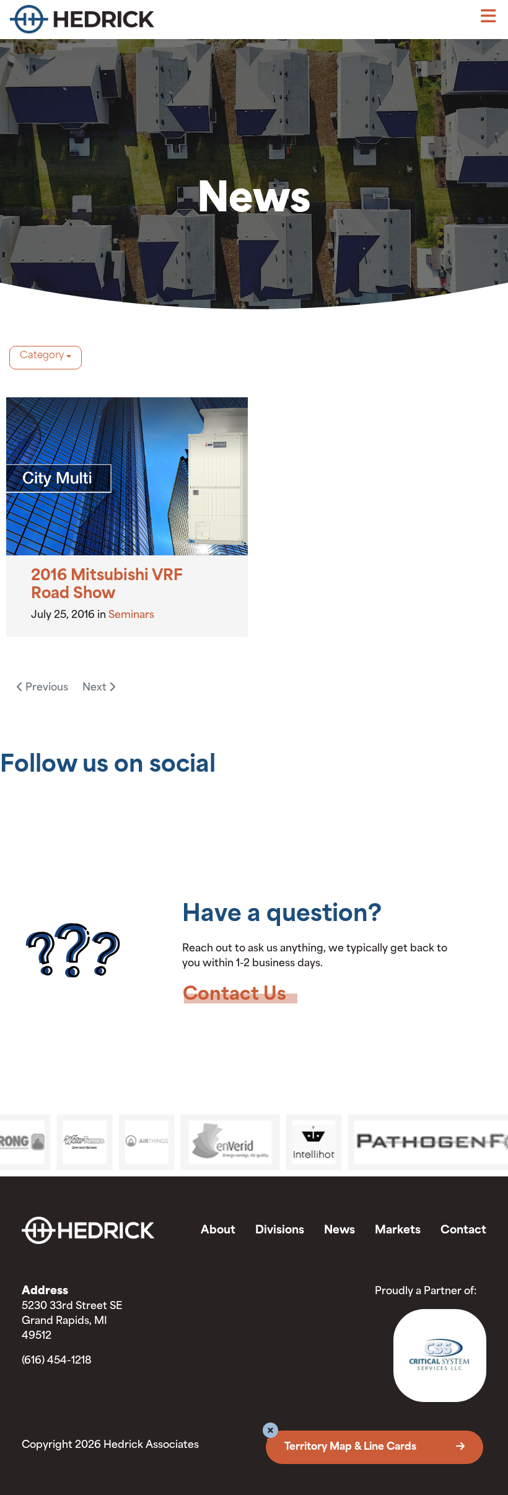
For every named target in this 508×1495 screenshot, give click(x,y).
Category (42, 356)
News (339, 1230)
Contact (463, 1230)
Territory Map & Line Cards (351, 1447)
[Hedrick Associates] (132, 22)
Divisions (279, 1230)
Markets (398, 1230)
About (218, 1230)
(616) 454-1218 (57, 1361)
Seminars (131, 615)
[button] (270, 1432)
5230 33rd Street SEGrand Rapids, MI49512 (72, 1321)
